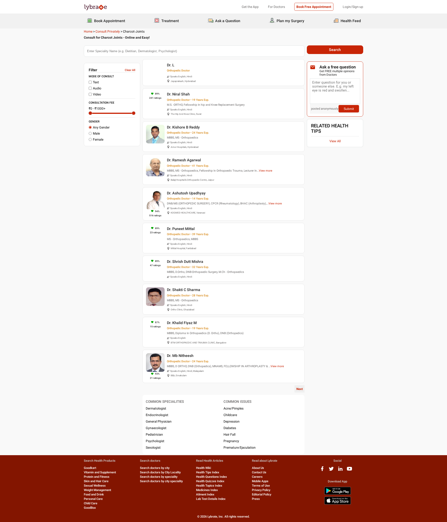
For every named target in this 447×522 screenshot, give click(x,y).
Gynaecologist (156, 428)
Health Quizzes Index (210, 481)
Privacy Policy (261, 490)
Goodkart (90, 468)
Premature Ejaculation (240, 447)
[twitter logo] (331, 470)
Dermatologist (156, 408)
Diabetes (230, 428)
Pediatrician (154, 434)
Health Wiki (203, 468)
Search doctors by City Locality (160, 472)
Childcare (230, 415)
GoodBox (90, 507)
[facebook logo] (322, 470)
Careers (257, 476)
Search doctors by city (154, 468)
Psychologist (155, 441)
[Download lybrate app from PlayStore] (337, 494)
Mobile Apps (260, 481)
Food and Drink (94, 494)
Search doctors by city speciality (161, 481)
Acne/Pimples (234, 408)
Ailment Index (205, 494)
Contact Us (259, 472)
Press (256, 499)
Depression (232, 421)
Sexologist (153, 447)
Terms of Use (261, 485)
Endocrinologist (157, 415)
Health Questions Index (211, 476)
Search (335, 49)
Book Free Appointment (313, 7)
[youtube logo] (349, 470)
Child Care (90, 503)
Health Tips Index (207, 472)
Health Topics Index (209, 485)
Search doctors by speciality (158, 476)
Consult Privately (107, 31)
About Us (258, 468)
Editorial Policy (261, 494)
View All (335, 141)
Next (299, 389)
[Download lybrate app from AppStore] (337, 503)
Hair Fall (229, 434)
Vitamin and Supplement (100, 472)
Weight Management (97, 490)
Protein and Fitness (96, 476)
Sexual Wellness (95, 485)
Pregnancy (231, 441)
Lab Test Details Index (211, 499)
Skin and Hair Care (96, 481)
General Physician (159, 421)
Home (88, 31)
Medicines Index (207, 490)
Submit (349, 109)
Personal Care (93, 499)
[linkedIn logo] (340, 470)
